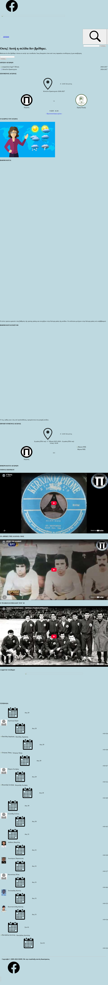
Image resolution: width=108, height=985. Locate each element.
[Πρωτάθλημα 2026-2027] (54, 67)
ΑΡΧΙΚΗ (6, 37)
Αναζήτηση (102, 46)
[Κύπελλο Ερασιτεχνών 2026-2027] (54, 69)
